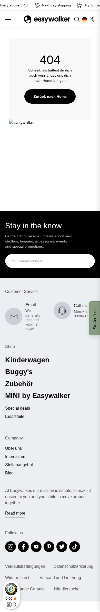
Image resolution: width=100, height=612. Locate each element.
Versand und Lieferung (60, 578)
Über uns (13, 448)
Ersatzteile (14, 417)
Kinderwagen (27, 360)
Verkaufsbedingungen (25, 566)
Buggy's (19, 372)
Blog (9, 473)
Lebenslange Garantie (25, 589)
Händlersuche (66, 589)
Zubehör (19, 384)
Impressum (15, 457)
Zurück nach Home (50, 96)
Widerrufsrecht (18, 578)
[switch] (11, 604)
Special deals (17, 408)
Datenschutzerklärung (73, 566)
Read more (15, 513)
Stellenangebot (19, 465)
